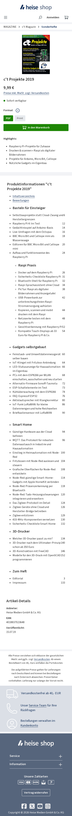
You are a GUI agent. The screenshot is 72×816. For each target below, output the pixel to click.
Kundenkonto (29, 725)
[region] (36, 54)
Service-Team (37, 705)
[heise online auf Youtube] (39, 807)
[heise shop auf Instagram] (47, 807)
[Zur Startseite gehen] (36, 7)
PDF (8, 118)
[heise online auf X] (32, 807)
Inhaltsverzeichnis (24, 196)
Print (21, 118)
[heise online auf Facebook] (24, 807)
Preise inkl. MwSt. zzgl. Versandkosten (26, 93)
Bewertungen (21, 200)
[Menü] (6, 17)
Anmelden (53, 17)
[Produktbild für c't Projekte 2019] (36, 54)
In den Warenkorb (39, 127)
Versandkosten (42, 659)
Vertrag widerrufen (36, 793)
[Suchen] (40, 17)
